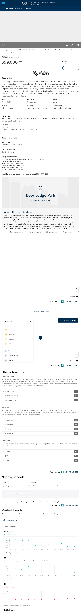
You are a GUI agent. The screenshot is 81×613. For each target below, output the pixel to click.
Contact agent (7, 45)
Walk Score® (44, 311)
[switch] (67, 45)
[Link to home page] (24, 3)
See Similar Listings (71, 68)
